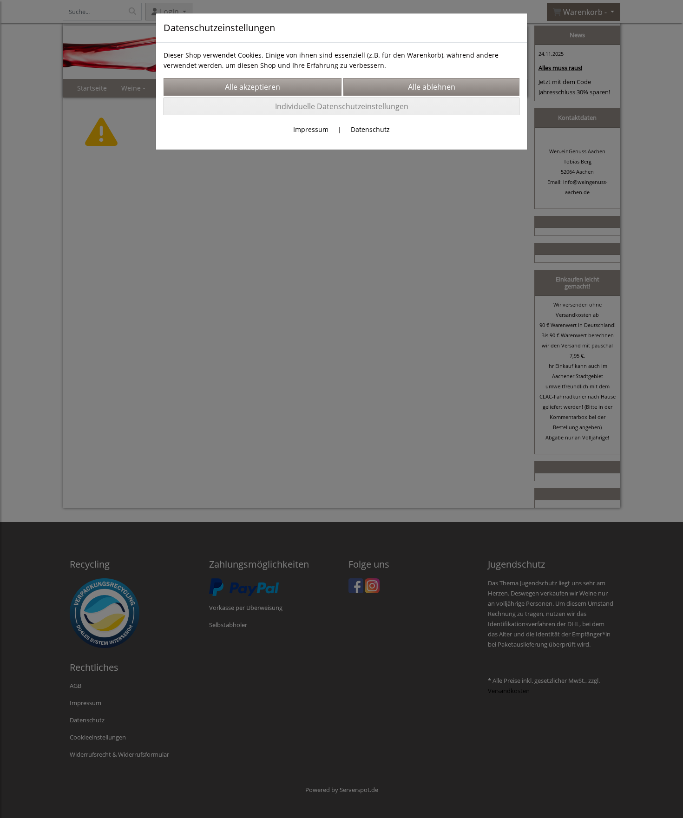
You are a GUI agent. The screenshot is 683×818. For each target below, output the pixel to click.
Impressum (310, 129)
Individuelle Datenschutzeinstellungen (341, 106)
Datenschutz (370, 129)
